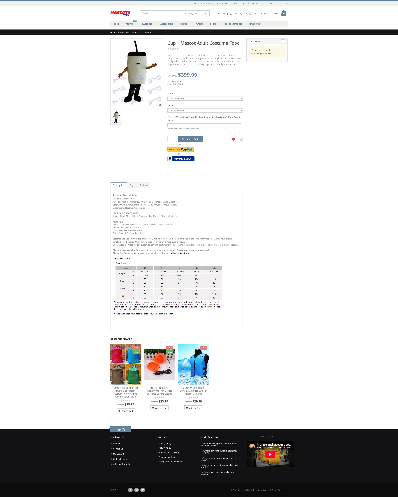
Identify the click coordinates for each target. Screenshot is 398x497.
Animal (131, 23)
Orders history (120, 459)
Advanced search (121, 464)
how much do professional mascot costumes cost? (219, 444)
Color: (171, 93)
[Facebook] (130, 490)
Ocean (183, 24)
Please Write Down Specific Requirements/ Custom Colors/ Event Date (203, 119)
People (214, 24)
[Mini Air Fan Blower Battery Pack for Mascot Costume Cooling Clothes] (159, 364)
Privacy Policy (165, 443)
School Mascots (233, 24)
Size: (170, 105)
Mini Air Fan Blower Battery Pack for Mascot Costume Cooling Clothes (159, 390)
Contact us (118, 448)
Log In (285, 3)
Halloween (255, 24)
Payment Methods (167, 457)
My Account (240, 3)
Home (113, 32)
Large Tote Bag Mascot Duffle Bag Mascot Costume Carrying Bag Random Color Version (126, 392)
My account (118, 453)
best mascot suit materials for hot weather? (218, 473)
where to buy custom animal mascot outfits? (219, 466)
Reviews (144, 185)
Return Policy (165, 447)
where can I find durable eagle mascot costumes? (220, 451)
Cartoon (147, 24)
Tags (132, 185)
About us (117, 443)
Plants (199, 24)
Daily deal (255, 3)
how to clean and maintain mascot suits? (218, 458)
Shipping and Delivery (169, 452)
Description (118, 185)
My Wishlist (271, 3)
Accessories (166, 24)
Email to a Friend (175, 83)
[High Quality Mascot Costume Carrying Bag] (125, 364)
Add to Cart (127, 410)
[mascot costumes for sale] (120, 13)
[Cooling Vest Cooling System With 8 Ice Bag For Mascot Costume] (193, 364)
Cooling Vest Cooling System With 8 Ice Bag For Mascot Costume (193, 390)
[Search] (206, 13)
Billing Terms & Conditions (171, 461)
